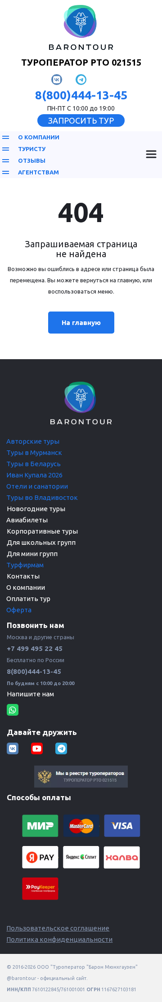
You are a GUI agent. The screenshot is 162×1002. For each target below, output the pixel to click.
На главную (81, 322)
